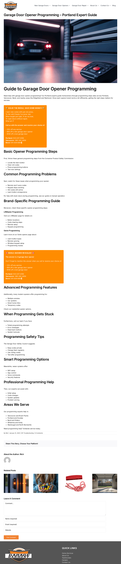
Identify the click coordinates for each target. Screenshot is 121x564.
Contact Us (66, 562)
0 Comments (39, 433)
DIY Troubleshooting (27, 433)
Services (70, 553)
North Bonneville (25, 425)
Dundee (20, 418)
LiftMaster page (16, 216)
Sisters (17, 420)
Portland (11, 418)
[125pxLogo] (11, 2)
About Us (65, 555)
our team (20, 321)
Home (64, 553)
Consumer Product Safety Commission (59, 158)
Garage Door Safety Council (17, 344)
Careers (65, 560)
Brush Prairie (23, 416)
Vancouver (11, 416)
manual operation (58, 196)
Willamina (11, 422)
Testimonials (66, 558)
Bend (9, 420)
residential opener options (21, 309)
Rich (7, 433)
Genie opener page (24, 234)
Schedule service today (31, 429)
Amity (20, 422)
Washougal (12, 425)
